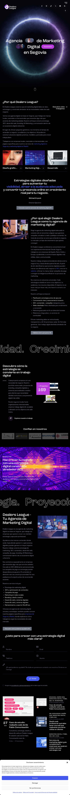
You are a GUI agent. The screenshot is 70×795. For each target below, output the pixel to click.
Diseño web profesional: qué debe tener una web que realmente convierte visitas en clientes (57, 725)
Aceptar (35, 778)
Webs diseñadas (38, 305)
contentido (40, 303)
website (33, 271)
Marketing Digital (55, 698)
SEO (57, 268)
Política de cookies (17, 792)
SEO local (55, 736)
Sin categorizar (55, 713)
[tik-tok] (51, 6)
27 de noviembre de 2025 (56, 702)
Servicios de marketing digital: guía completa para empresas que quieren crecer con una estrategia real (58, 745)
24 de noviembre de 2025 (56, 737)
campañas (49, 303)
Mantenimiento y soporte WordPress (17, 605)
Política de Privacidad (28, 792)
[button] (67, 762)
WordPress (59, 700)
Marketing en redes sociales (14, 595)
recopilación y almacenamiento (20, 685)
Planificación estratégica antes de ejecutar (47, 298)
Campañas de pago (11, 592)
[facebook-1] (42, 6)
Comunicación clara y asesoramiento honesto (48, 300)
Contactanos (48, 46)
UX (53, 700)
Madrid (12, 616)
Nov (5, 723)
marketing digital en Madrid (19, 146)
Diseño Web (61, 697)
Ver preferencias (35, 788)
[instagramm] (46, 6)
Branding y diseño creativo (14, 597)
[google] (65, 6)
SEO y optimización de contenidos (16, 590)
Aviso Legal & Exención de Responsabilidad (46, 792)
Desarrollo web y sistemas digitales (16, 600)
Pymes (65, 698)
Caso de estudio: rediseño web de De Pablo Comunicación (19, 725)
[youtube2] (60, 6)
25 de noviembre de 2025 (56, 719)
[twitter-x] (56, 6)
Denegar (35, 783)
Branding (52, 697)
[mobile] (65, 11)
